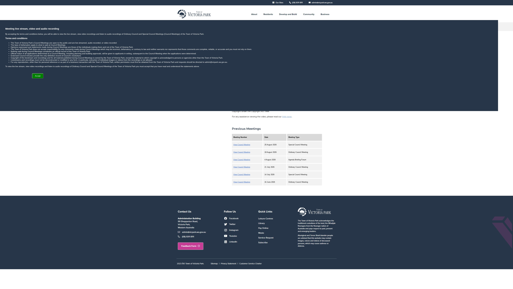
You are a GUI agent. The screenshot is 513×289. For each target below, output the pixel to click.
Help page (287, 116)
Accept (37, 76)
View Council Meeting (241, 145)
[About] (254, 18)
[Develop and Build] (288, 18)
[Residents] (268, 18)
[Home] (194, 18)
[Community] (309, 18)
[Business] (324, 18)
